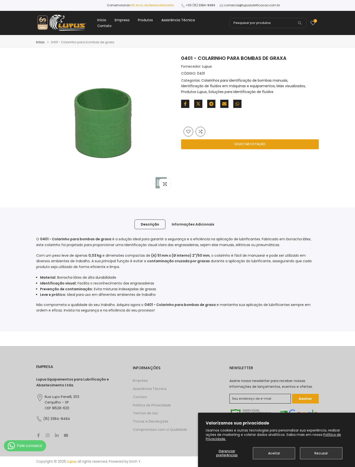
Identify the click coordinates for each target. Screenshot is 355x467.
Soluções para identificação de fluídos (240, 91)
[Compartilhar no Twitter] (198, 104)
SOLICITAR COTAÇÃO (249, 144)
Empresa (122, 20)
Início (101, 20)
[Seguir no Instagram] (47, 435)
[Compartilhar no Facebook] (185, 104)
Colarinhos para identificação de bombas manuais (244, 80)
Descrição (150, 224)
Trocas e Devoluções (150, 421)
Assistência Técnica (178, 20)
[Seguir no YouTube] (66, 435)
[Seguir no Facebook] (38, 435)
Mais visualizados (291, 86)
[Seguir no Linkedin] (57, 435)
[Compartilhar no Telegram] (211, 104)
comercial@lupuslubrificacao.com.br (252, 5)
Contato (104, 25)
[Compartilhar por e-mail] (224, 104)
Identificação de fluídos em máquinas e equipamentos (228, 86)
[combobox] (268, 23)
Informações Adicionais (193, 224)
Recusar (321, 453)
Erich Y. (135, 461)
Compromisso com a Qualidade (160, 429)
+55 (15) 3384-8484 (200, 5)
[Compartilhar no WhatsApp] (237, 104)
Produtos (145, 20)
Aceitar (274, 453)
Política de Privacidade (152, 405)
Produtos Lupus (194, 91)
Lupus (207, 66)
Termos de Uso (145, 413)
